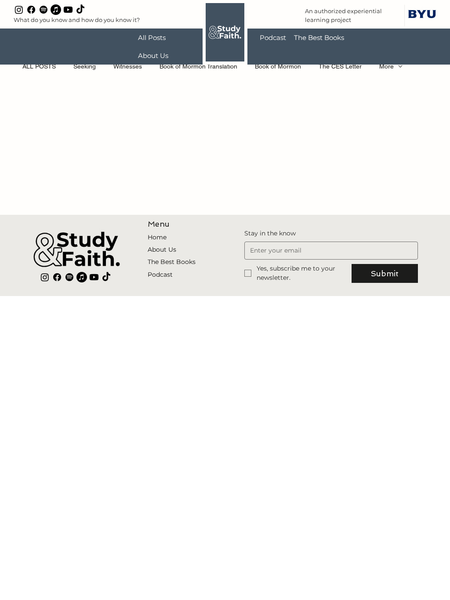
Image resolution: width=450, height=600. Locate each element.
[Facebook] (31, 9)
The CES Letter (340, 66)
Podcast (160, 274)
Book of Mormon (278, 66)
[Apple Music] (56, 9)
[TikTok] (80, 9)
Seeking (84, 66)
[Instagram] (19, 9)
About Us (162, 249)
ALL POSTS (39, 66)
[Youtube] (68, 9)
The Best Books (172, 262)
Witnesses (127, 66)
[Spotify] (43, 9)
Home (157, 237)
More (386, 66)
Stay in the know (270, 233)
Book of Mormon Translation (198, 66)
